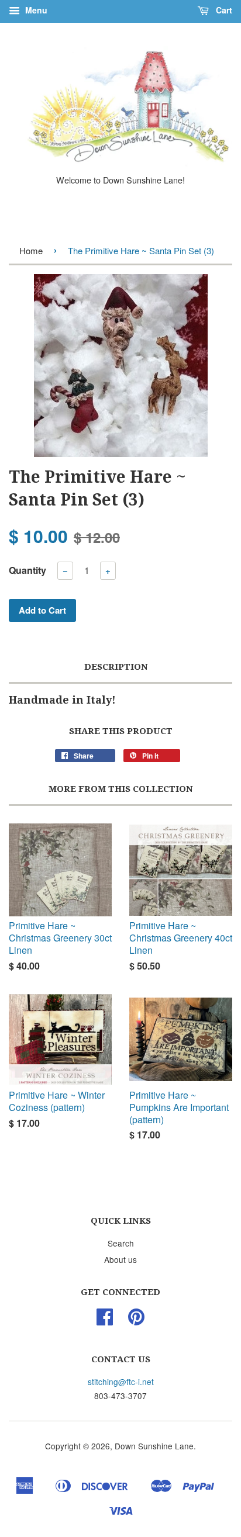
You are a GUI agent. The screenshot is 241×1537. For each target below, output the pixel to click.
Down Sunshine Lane (154, 1446)
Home (31, 250)
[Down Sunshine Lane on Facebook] (104, 1320)
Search (121, 1243)
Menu (35, 10)
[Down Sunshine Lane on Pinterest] (136, 1320)
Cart (223, 10)
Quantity (27, 570)
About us (120, 1259)
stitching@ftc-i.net (121, 1381)
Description (116, 667)
